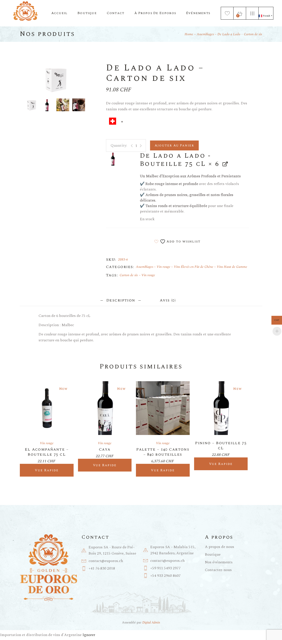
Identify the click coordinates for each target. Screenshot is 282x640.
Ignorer (88, 635)
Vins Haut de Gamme (232, 266)
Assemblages (144, 266)
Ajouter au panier (174, 145)
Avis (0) (167, 300)
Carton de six (129, 275)
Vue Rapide (47, 470)
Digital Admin (151, 622)
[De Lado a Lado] (113, 158)
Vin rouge (163, 266)
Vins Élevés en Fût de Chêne (193, 266)
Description (121, 300)
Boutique (213, 554)
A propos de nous (219, 547)
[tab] (120, 300)
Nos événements (219, 562)
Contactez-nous (218, 570)
